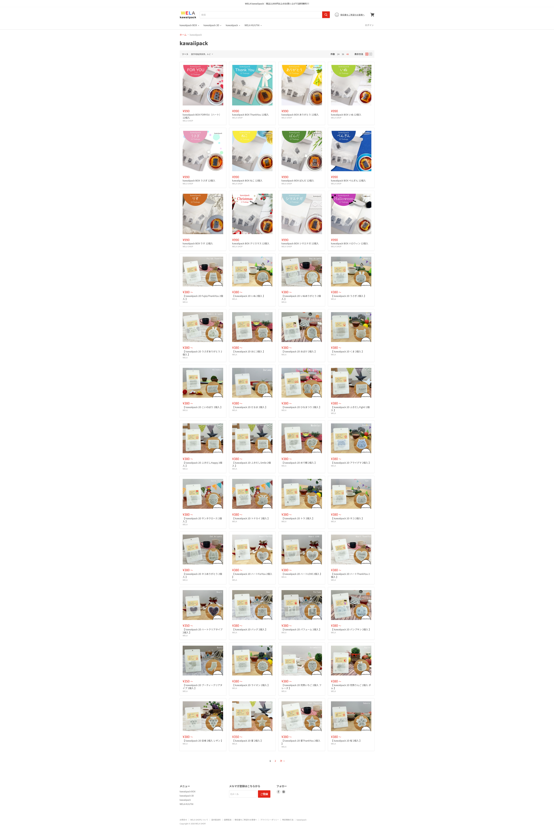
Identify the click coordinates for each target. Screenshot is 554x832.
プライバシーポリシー (269, 819)
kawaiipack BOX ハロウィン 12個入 (349, 243)
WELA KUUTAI (252, 25)
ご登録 (264, 794)
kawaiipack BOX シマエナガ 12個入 (300, 243)
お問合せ (183, 819)
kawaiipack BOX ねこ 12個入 (247, 180)
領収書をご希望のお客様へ (352, 14)
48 (347, 54)
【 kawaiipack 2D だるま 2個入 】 (249, 407)
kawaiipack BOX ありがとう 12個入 (300, 114)
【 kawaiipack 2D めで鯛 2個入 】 (299, 462)
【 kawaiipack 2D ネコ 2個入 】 (347, 518)
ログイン (369, 25)
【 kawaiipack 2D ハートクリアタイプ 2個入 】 (202, 631)
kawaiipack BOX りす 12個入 (198, 243)
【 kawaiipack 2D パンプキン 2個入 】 (351, 629)
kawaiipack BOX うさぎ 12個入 (199, 180)
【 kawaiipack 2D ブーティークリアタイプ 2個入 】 (202, 686)
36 (343, 54)
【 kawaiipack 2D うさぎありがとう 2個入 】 (202, 353)
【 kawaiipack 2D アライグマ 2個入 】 (351, 462)
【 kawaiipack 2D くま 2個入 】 (347, 351)
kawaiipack (232, 25)
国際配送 (227, 819)
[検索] (326, 14)
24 (338, 54)
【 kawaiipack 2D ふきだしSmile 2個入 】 (251, 464)
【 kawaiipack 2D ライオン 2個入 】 (251, 685)
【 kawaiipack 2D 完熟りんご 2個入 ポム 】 (351, 686)
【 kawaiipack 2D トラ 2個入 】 (298, 518)
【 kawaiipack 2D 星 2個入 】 (247, 740)
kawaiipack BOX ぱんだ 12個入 (297, 180)
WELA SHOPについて (199, 819)
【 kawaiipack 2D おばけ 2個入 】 (299, 351)
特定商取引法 (287, 819)
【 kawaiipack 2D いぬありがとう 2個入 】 (301, 297)
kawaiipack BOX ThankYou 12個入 (250, 114)
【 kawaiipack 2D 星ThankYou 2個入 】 (300, 742)
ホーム (183, 34)
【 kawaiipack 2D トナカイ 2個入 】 (251, 518)
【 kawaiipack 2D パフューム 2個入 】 (301, 629)
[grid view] (366, 54)
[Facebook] (278, 791)
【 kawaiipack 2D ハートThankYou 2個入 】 (350, 575)
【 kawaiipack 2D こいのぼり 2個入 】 (203, 407)
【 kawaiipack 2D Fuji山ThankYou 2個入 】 (203, 297)
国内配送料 (216, 819)
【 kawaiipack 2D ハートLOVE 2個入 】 (301, 574)
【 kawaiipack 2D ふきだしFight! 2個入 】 (350, 408)
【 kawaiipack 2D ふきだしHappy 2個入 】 (202, 464)
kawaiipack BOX (189, 25)
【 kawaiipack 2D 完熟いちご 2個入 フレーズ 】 (301, 686)
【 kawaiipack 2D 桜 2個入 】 (346, 740)
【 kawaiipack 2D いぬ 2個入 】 (248, 296)
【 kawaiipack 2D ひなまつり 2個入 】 (301, 407)
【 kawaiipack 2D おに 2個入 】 (248, 351)
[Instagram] (283, 791)
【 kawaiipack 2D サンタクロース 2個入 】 (202, 520)
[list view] (370, 54)
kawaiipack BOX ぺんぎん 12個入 (348, 180)
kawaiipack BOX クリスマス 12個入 (250, 243)
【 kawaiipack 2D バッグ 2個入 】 (249, 629)
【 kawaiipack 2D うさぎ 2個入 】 (348, 296)
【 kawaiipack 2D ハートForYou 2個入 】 (252, 575)
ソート (185, 54)
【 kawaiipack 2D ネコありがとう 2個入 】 (202, 575)
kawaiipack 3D (212, 25)
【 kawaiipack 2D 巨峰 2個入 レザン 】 (203, 740)
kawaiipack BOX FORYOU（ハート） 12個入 (202, 116)
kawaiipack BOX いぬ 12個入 (346, 114)
